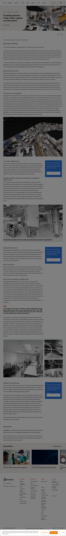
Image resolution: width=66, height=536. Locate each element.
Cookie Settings (45, 532)
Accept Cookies (54, 532)
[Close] (64, 532)
